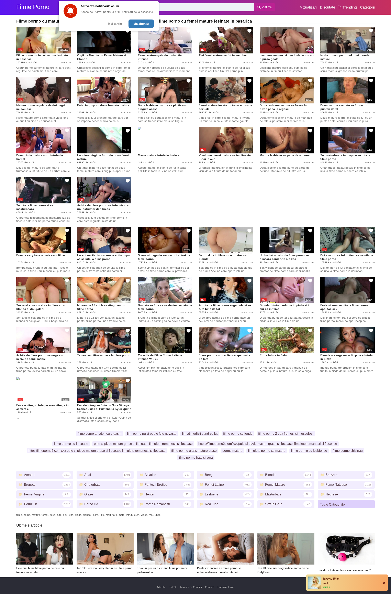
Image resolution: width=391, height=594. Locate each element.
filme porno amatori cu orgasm (99, 433)
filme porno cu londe (238, 433)
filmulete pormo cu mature (266, 450)
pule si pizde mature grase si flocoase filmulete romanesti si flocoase (143, 443)
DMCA (172, 587)
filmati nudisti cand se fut (199, 433)
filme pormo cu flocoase (71, 443)
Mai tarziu (115, 23)
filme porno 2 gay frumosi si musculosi (285, 433)
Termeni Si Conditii (191, 587)
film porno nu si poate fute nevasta (151, 433)
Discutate (327, 7)
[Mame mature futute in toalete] (165, 140)
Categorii (367, 7)
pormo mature (232, 450)
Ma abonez (141, 23)
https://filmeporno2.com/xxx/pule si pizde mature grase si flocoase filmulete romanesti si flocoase (267, 443)
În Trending (347, 7)
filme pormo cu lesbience (309, 450)
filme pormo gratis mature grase (194, 450)
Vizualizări (308, 7)
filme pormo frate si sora (195, 457)
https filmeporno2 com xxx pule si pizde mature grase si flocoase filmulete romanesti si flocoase (97, 450)
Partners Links (226, 587)
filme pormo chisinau (348, 450)
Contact (209, 587)
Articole (160, 587)
